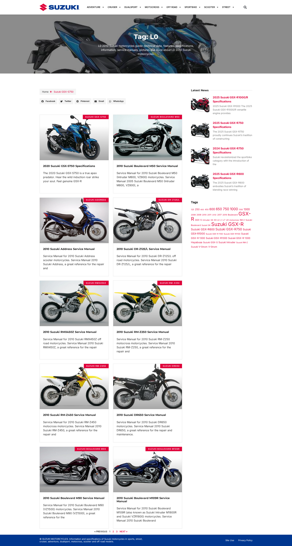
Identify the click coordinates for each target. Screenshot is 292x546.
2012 (214, 215)
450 (207, 209)
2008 (193, 215)
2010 (204, 215)
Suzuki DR (206, 225)
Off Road (171, 7)
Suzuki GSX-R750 (228, 229)
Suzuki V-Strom (199, 246)
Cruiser (112, 7)
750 (226, 209)
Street (226, 7)
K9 (215, 220)
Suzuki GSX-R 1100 (214, 234)
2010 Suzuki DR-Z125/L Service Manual (144, 249)
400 (202, 210)
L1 (221, 220)
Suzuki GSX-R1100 (232, 234)
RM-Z (242, 220)
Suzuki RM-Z (242, 242)
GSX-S (198, 220)
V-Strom (212, 246)
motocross (234, 220)
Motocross (152, 7)
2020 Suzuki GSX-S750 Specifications (69, 166)
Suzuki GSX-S (210, 242)
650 (219, 209)
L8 (227, 220)
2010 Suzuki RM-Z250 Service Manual (143, 332)
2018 (225, 215)
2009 (199, 215)
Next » (123, 531)
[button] (245, 7)
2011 (209, 215)
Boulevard (233, 214)
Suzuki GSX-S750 (64, 91)
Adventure (93, 7)
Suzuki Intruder (226, 242)
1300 (247, 209)
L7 (224, 220)
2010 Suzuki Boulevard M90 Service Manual (73, 498)
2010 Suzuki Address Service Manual (69, 249)
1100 (241, 209)
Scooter (209, 7)
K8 (212, 220)
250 (197, 209)
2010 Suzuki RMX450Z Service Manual (69, 332)
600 (212, 209)
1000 (234, 209)
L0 (218, 220)
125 (192, 209)
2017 (219, 215)
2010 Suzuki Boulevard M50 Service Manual (147, 166)
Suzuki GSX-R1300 (216, 238)
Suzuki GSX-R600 (203, 229)
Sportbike (191, 7)
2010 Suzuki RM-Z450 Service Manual (69, 415)
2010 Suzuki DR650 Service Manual (141, 415)
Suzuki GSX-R (227, 224)
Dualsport (131, 7)
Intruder (206, 220)
